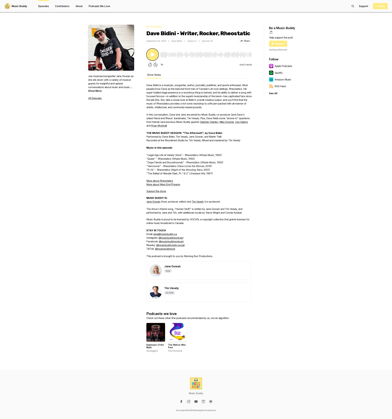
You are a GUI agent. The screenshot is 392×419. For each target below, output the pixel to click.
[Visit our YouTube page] (196, 401)
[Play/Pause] (152, 54)
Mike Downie (226, 121)
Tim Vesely (198, 201)
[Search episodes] (353, 6)
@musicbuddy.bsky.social (170, 245)
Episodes (43, 6)
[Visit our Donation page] (210, 401)
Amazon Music (283, 79)
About (79, 6)
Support (280, 43)
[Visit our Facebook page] (181, 401)
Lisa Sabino (241, 121)
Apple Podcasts (283, 66)
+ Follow (380, 6)
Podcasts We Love (99, 6)
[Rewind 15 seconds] (150, 65)
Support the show (156, 191)
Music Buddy (19, 6)
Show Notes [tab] (154, 74)
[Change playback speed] (162, 65)
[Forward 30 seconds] (155, 65)
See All (273, 93)
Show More (95, 90)
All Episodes (95, 98)
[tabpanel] (199, 172)
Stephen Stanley (209, 121)
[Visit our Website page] (203, 401)
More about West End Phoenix (163, 184)
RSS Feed (280, 86)
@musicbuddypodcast (171, 237)
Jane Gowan (153, 201)
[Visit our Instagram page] (188, 401)
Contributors (62, 6)
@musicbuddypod (165, 248)
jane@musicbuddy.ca (165, 234)
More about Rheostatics (159, 180)
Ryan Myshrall (159, 125)
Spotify (279, 72)
